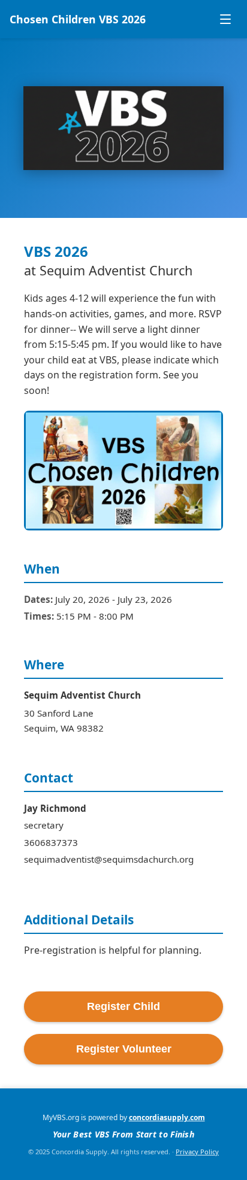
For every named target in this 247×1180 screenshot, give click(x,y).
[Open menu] (225, 19)
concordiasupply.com (167, 1117)
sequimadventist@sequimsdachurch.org (109, 859)
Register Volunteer (123, 1049)
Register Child (123, 1006)
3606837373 (51, 842)
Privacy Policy (197, 1151)
